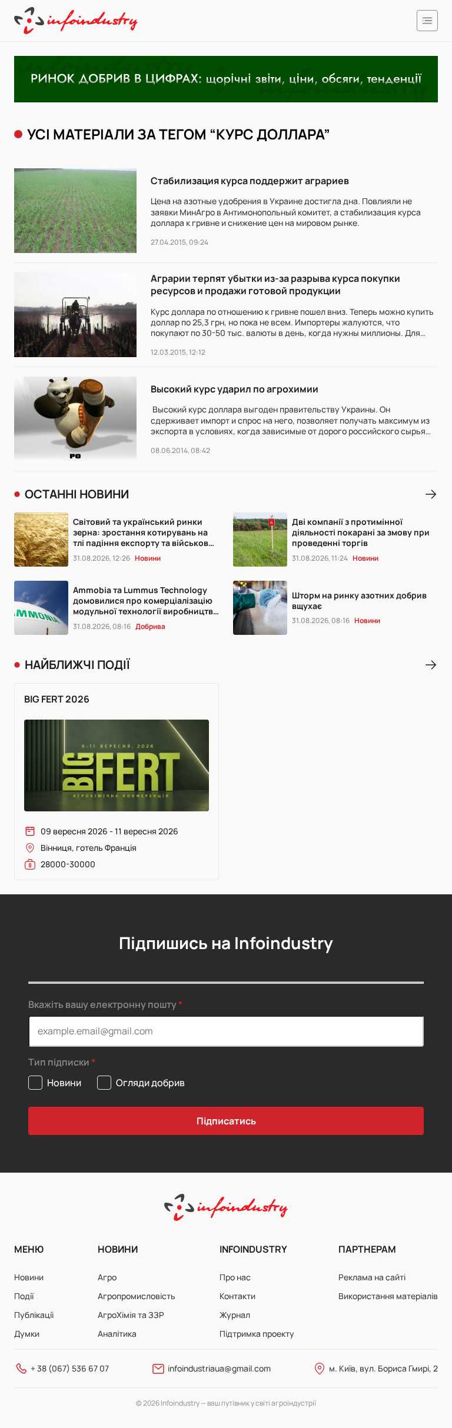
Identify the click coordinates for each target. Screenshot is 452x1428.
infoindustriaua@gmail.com (219, 1368)
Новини (29, 1277)
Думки (26, 1333)
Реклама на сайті (372, 1277)
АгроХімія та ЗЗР (131, 1314)
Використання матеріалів (388, 1295)
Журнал (235, 1314)
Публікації (34, 1314)
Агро (107, 1277)
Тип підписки (58, 1062)
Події (24, 1295)
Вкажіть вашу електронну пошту (102, 1004)
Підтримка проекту (257, 1333)
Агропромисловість (136, 1295)
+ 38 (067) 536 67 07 (70, 1368)
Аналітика (117, 1333)
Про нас (235, 1277)
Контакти (237, 1295)
